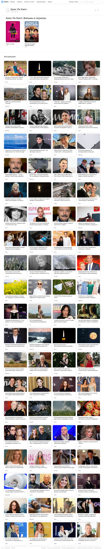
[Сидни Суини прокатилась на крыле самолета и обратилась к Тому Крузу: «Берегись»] (15, 460)
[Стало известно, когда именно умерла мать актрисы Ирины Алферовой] (39, 363)
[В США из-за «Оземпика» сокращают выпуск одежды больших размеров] (88, 290)
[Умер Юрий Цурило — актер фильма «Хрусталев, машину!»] (15, 169)
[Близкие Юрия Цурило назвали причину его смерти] (64, 218)
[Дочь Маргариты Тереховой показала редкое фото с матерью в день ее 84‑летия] (88, 72)
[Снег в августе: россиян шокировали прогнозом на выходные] (15, 266)
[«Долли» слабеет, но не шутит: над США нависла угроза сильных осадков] (64, 266)
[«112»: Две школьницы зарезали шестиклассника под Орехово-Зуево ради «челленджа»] (39, 72)
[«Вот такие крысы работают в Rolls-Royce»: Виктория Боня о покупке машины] (64, 169)
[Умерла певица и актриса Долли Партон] (88, 436)
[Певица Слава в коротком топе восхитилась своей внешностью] (64, 533)
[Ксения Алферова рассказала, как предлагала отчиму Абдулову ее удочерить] (39, 120)
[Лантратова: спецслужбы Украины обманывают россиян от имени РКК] (15, 120)
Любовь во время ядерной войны (30, 44)
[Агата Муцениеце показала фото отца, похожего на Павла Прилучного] (39, 388)
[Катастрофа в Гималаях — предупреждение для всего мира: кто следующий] (64, 72)
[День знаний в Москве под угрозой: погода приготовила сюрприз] (64, 363)
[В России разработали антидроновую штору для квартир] (88, 145)
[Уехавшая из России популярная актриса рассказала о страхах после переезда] (39, 218)
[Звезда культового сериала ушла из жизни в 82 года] (15, 218)
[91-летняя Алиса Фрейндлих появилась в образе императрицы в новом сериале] (88, 242)
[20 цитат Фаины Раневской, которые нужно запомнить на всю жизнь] (39, 266)
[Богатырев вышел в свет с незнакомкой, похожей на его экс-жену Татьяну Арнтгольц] (39, 96)
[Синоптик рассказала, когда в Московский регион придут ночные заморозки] (39, 412)
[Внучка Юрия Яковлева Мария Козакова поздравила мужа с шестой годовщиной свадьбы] (64, 120)
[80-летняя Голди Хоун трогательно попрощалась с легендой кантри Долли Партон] (15, 533)
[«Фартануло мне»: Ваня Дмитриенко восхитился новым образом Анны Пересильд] (88, 120)
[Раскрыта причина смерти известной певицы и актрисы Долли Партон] (15, 193)
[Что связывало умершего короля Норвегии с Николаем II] (39, 485)
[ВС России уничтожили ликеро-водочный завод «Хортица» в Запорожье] (15, 363)
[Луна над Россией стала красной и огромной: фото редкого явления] (88, 339)
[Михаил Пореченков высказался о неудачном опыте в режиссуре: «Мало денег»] (15, 339)
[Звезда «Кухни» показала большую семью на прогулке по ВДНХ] (88, 485)
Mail (2, 547)
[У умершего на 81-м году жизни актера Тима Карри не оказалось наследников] (88, 460)
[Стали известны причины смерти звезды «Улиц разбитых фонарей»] (39, 193)
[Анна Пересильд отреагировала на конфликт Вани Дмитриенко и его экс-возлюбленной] (15, 388)
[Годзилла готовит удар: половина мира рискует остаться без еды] (15, 145)
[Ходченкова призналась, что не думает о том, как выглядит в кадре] (15, 315)
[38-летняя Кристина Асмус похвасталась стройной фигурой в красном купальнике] (88, 363)
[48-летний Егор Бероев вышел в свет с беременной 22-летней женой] (39, 436)
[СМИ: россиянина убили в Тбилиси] (15, 96)
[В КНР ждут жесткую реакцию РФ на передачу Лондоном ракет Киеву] (39, 169)
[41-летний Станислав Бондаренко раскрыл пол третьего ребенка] (15, 436)
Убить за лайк (10, 44)
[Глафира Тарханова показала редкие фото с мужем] (88, 96)
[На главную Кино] (5, 2)
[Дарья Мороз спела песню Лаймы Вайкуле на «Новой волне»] (39, 290)
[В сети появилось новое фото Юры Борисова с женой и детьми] (15, 412)
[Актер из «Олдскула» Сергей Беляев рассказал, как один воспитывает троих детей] (15, 72)
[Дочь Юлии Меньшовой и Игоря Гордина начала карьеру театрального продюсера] (15, 242)
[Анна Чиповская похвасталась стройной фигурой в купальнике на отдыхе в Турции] (64, 509)
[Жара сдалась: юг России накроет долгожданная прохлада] (64, 460)
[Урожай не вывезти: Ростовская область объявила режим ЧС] (39, 339)
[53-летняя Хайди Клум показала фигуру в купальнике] (64, 485)
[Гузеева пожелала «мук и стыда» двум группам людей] (64, 315)
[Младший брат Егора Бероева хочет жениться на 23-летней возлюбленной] (64, 242)
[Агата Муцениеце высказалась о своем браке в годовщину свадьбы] (88, 193)
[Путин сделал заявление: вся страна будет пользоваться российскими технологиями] (39, 242)
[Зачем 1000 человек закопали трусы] (64, 290)
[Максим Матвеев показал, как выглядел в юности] (39, 145)
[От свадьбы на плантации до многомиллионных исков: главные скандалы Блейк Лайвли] (39, 533)
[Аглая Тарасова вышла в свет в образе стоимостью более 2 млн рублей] (15, 509)
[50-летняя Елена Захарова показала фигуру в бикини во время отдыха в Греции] (64, 388)
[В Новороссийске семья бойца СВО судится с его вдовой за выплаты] (39, 509)
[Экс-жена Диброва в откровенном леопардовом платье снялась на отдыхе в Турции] (39, 315)
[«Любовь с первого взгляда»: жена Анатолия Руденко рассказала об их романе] (64, 96)
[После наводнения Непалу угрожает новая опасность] (64, 193)
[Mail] (2, 2)
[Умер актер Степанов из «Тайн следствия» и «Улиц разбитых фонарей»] (64, 145)
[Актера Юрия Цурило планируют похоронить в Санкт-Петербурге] (88, 315)
